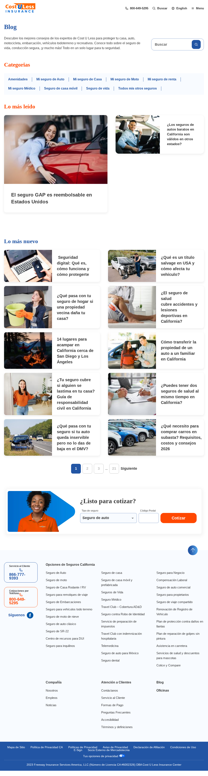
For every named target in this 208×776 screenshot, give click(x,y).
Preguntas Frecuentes (115, 718)
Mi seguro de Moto (125, 84)
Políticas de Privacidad (98, 752)
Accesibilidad (109, 725)
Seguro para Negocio (170, 578)
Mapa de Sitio (29, 752)
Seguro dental (109, 666)
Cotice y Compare (168, 671)
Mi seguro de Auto (50, 84)
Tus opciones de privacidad (101, 761)
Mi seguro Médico (22, 93)
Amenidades (17, 84)
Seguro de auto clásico (60, 634)
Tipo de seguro (90, 516)
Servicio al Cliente (112, 703)
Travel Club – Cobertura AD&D (121, 612)
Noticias (50, 710)
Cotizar (178, 523)
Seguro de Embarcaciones (62, 607)
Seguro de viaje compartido (175, 607)
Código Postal (148, 516)
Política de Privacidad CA (60, 752)
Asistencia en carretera (171, 651)
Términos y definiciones (116, 732)
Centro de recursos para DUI (64, 649)
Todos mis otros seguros (137, 93)
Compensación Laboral (172, 585)
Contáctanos (108, 696)
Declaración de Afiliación (167, 752)
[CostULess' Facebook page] (29, 620)
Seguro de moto (55, 585)
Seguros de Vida (111, 598)
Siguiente (129, 473)
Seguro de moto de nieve (61, 627)
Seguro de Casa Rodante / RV (64, 593)
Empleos (50, 703)
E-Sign (93, 755)
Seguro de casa (110, 578)
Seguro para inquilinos (60, 656)
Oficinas (162, 696)
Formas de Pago (111, 710)
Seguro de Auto (55, 578)
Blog (159, 687)
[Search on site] (196, 49)
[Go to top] (193, 555)
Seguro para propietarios (173, 600)
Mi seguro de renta (163, 84)
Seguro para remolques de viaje (66, 600)
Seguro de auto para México (119, 658)
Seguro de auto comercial (174, 593)
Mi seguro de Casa (87, 84)
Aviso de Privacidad (132, 752)
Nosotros (50, 696)
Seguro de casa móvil (60, 93)
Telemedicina (109, 651)
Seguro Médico (110, 605)
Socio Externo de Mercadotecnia (125, 755)
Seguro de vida (97, 93)
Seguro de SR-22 (55, 641)
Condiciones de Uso (70, 755)
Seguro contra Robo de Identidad (123, 619)
